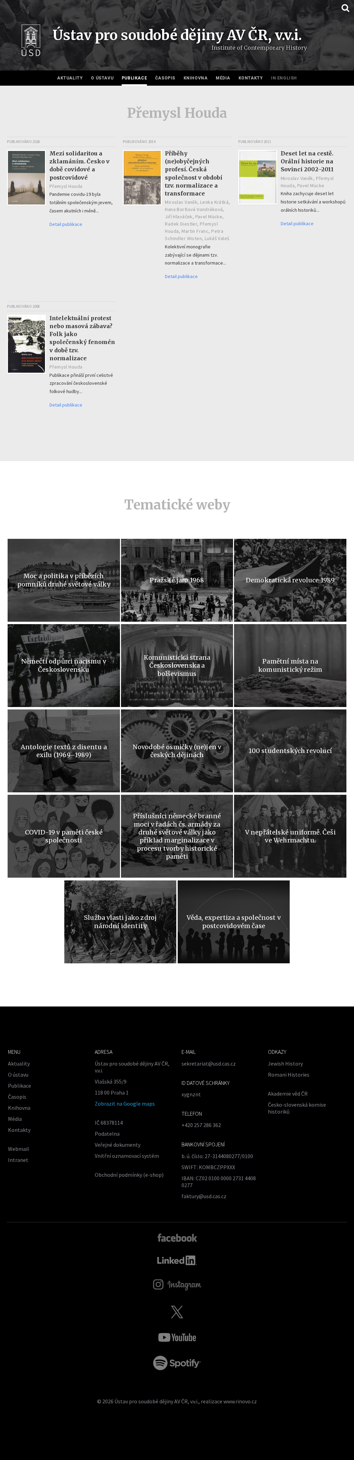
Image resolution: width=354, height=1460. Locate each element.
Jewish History (285, 1063)
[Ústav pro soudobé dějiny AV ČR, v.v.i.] (30, 41)
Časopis (165, 78)
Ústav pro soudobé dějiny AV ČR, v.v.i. (156, 1401)
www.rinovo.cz (240, 1401)
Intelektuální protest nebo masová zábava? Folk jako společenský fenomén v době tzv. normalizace (82, 338)
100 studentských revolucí (290, 751)
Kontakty (251, 78)
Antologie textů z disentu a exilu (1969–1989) (64, 751)
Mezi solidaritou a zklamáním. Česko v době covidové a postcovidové (79, 165)
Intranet (18, 1159)
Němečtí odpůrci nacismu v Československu (63, 665)
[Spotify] (177, 1363)
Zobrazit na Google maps (125, 1103)
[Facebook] (177, 1237)
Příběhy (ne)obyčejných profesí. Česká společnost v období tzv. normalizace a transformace (193, 173)
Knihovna (196, 78)
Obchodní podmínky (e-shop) (129, 1174)
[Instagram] (177, 1285)
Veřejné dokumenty (117, 1144)
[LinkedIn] (177, 1260)
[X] (177, 1312)
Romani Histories (288, 1074)
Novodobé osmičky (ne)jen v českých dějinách (177, 751)
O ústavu (102, 78)
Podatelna (107, 1133)
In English (284, 78)
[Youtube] (177, 1337)
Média (223, 78)
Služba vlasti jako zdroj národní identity (120, 921)
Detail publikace (65, 224)
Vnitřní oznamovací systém (127, 1155)
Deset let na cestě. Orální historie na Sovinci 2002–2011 (307, 161)
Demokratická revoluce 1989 (290, 580)
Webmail (18, 1148)
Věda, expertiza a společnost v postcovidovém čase (234, 921)
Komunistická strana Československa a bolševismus (177, 665)
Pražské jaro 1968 (177, 580)
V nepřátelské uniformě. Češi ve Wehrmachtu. (290, 836)
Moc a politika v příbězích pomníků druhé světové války (63, 580)
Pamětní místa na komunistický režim (290, 665)
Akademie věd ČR (288, 1093)
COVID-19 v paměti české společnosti (64, 836)
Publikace (134, 78)
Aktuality (70, 78)
